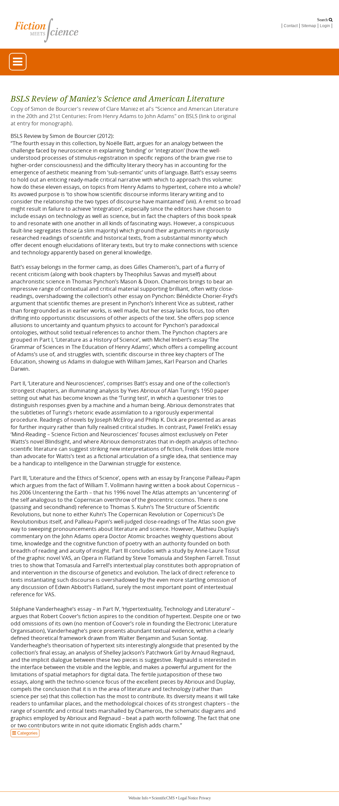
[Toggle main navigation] (17, 61)
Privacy (205, 798)
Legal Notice (188, 798)
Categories (24, 733)
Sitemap (308, 25)
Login (325, 25)
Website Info (138, 798)
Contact (291, 25)
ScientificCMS (163, 798)
